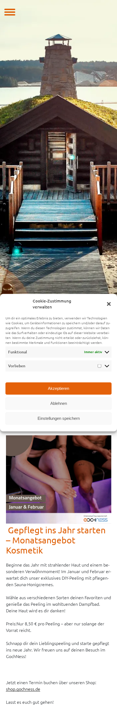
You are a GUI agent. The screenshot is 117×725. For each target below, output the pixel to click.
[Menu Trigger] (9, 11)
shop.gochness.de (23, 689)
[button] (109, 304)
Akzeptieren (58, 388)
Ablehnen (58, 403)
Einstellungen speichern (59, 418)
